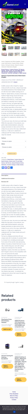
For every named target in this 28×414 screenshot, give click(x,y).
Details (15, 82)
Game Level (9, 70)
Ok (14, 411)
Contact (14, 399)
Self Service (8, 63)
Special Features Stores (15, 72)
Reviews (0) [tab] (4, 181)
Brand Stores (5, 69)
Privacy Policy (14, 397)
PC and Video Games (18, 70)
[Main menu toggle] (25, 4)
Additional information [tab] (7, 178)
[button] (24, 11)
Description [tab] (4, 175)
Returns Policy (14, 395)
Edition (3, 144)
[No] (26, 409)
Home (2, 61)
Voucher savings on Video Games (17, 73)
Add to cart (12, 153)
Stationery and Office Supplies (12, 61)
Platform (3, 138)
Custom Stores (15, 63)
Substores (4, 73)
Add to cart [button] (7, 329)
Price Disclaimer (14, 393)
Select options (19, 334)
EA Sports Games (10, 65)
